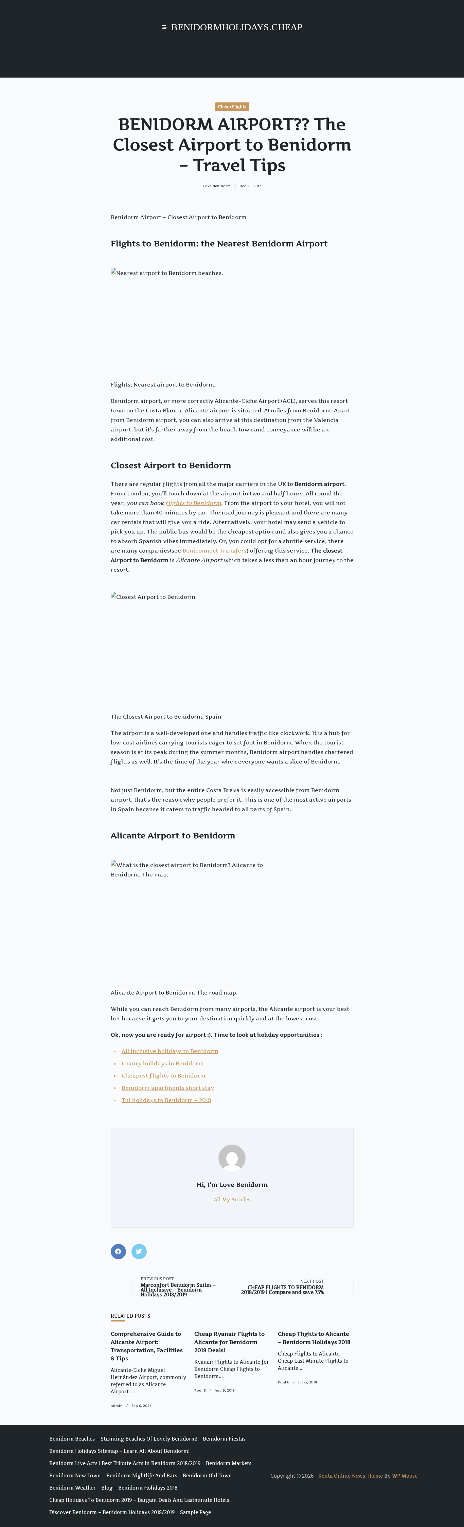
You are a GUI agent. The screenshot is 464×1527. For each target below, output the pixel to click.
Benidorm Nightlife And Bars (141, 1475)
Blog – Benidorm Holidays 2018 (139, 1488)
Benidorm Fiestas (224, 1439)
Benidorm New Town (75, 1475)
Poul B (200, 1390)
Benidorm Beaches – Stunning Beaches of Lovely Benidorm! (123, 1439)
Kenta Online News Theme (350, 1476)
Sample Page (195, 1512)
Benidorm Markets (228, 1463)
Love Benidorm (217, 186)
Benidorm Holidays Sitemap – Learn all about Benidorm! (119, 1451)
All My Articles (232, 1199)
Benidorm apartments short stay (168, 1087)
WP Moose (404, 1476)
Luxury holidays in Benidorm (163, 1063)
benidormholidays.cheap (237, 27)
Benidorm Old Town (207, 1475)
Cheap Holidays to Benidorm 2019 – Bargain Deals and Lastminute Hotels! (140, 1500)
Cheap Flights (232, 106)
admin (117, 1405)
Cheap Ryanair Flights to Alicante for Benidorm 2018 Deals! (229, 1341)
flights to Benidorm (193, 502)
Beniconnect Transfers (214, 550)
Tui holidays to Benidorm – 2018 (166, 1100)
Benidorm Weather (72, 1488)
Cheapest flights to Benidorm (164, 1075)
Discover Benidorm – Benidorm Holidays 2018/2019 (112, 1512)
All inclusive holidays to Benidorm (170, 1051)
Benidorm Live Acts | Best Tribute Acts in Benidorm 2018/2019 (124, 1463)
